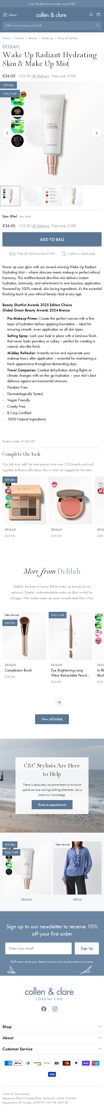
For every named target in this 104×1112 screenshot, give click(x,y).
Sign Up (87, 948)
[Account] (91, 14)
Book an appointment (52, 804)
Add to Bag (52, 239)
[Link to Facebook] (43, 1008)
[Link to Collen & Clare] (49, 994)
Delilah (69, 572)
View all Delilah (52, 719)
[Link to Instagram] (55, 1008)
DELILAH (10, 47)
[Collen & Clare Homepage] (52, 14)
